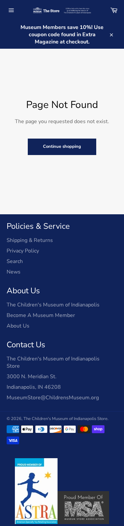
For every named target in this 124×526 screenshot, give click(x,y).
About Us (18, 325)
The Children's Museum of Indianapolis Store (65, 419)
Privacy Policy (23, 250)
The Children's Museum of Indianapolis (53, 304)
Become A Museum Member (41, 315)
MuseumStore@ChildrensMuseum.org (53, 397)
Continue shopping (62, 146)
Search (15, 261)
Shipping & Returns (30, 240)
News (14, 272)
